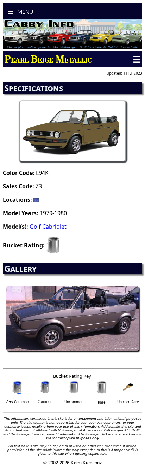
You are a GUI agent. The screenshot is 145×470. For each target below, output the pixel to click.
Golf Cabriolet (48, 226)
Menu (24, 11)
